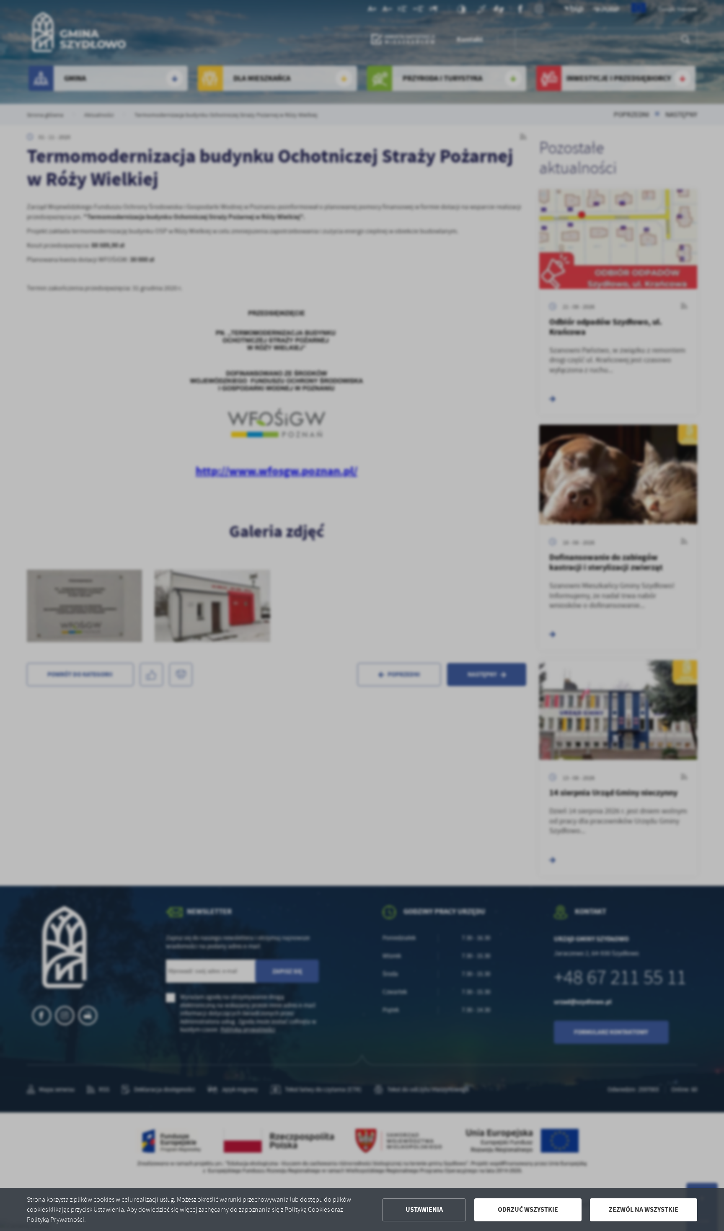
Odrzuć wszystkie (528, 1209)
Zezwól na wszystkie (643, 1209)
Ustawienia (424, 1209)
